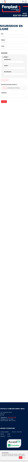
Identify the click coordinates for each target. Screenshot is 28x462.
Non (24, 457)
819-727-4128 (12, 417)
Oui (20, 457)
